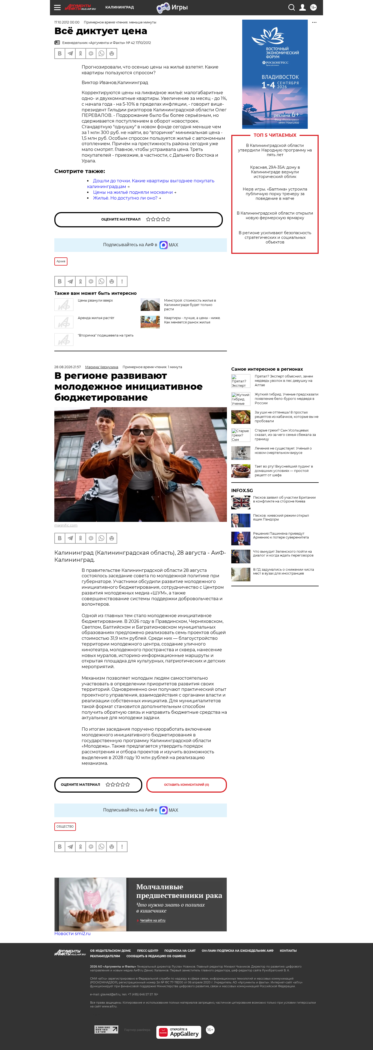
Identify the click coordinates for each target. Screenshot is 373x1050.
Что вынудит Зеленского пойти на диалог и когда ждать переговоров (283, 553)
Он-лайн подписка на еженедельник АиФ (238, 951)
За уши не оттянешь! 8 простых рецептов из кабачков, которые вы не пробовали (286, 416)
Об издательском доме (110, 951)
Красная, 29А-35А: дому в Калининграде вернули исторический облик (275, 172)
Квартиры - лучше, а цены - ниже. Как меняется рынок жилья (192, 320)
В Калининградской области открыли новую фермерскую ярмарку (275, 215)
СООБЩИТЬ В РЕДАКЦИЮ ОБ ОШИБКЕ (156, 956)
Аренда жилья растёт (96, 318)
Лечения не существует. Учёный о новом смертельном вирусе (283, 450)
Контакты (288, 951)
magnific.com (66, 525)
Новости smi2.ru (72, 933)
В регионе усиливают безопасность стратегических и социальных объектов (275, 238)
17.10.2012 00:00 (66, 22)
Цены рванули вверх (95, 300)
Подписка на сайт (180, 951)
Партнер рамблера (137, 1029)
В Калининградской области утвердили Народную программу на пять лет (275, 150)
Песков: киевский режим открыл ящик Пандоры (281, 517)
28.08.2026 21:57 (67, 367)
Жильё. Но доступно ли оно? (125, 198)
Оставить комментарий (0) (186, 785)
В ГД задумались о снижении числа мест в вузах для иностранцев (283, 571)
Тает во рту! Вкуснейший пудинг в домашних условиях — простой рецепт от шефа (284, 470)
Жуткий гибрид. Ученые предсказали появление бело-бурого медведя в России (286, 398)
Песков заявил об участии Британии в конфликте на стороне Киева (284, 499)
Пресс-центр (147, 951)
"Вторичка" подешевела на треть (106, 335)
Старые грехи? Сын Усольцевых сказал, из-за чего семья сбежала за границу (285, 434)
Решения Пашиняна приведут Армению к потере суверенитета (281, 535)
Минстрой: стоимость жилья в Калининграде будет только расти (190, 304)
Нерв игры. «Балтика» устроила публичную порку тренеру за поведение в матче (275, 194)
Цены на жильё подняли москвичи (133, 192)
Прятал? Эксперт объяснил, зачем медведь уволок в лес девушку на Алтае (284, 380)
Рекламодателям (105, 956)
